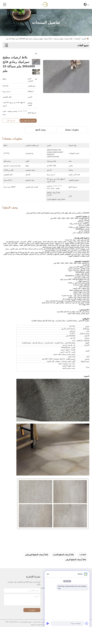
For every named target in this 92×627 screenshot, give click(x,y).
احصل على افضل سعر (27, 120)
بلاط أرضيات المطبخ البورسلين (36, 555)
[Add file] (86, 623)
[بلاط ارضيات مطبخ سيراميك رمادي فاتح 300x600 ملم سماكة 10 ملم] (66, 75)
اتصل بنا (32, 610)
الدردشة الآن (11, 121)
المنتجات (77, 39)
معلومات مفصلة (72, 130)
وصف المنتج (40, 130)
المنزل (84, 39)
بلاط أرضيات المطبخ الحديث (63, 555)
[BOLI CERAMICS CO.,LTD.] (45, 4)
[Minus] (47, 574)
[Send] (48, 623)
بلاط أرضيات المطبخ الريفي (76, 559)
